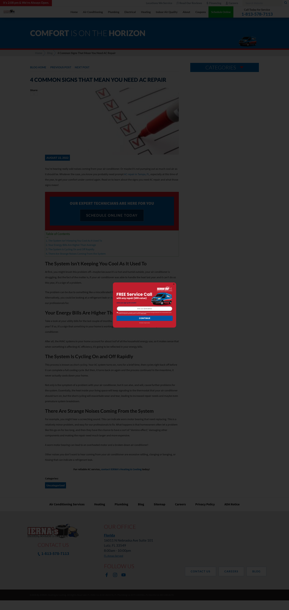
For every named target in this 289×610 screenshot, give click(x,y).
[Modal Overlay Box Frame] (144, 305)
